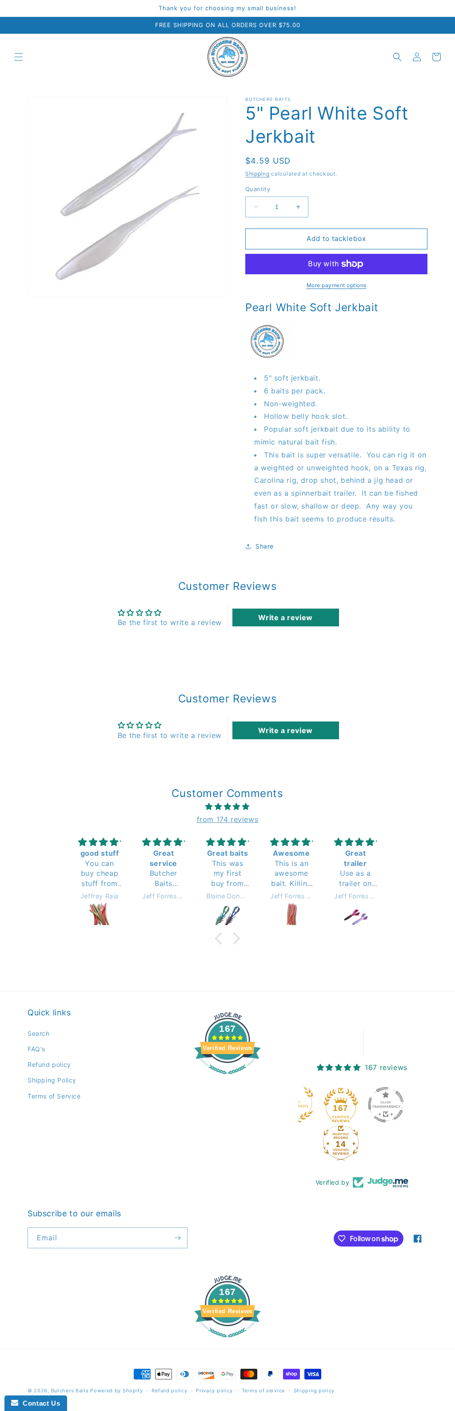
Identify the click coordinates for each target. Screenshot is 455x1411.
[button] (18, 57)
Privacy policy (214, 1390)
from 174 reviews (228, 819)
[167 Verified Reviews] (227, 1078)
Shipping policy (314, 1390)
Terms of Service (54, 1096)
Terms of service (263, 1390)
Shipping (257, 173)
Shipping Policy (52, 1080)
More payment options (337, 285)
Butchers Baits (70, 1390)
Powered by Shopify (116, 1390)
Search (39, 1033)
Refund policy (49, 1064)
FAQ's (36, 1049)
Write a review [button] (285, 617)
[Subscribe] (177, 1237)
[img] (227, 806)
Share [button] (264, 546)
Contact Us (39, 1403)
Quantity (257, 188)
